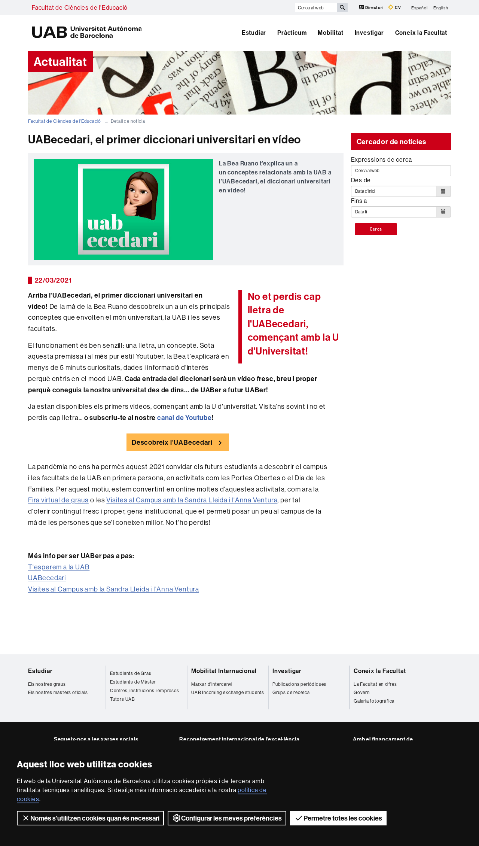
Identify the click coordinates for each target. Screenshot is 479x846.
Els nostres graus (47, 684)
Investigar (369, 32)
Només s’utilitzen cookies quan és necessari (94, 818)
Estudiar (254, 32)
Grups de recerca (291, 692)
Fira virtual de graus (58, 500)
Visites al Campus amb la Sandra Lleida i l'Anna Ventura (191, 500)
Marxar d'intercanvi (211, 684)
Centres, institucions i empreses (144, 690)
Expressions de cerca (381, 159)
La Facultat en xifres (375, 684)
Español (419, 7)
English (440, 7)
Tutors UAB (122, 699)
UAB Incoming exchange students (227, 692)
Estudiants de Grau (130, 673)
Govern (362, 692)
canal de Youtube (184, 417)
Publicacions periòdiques (299, 684)
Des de (361, 180)
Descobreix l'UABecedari (172, 442)
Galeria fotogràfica (374, 701)
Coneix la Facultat (421, 32)
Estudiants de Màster (133, 682)
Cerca (376, 229)
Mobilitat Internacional (223, 671)
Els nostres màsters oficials (58, 692)
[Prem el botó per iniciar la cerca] (342, 7)
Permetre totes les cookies (342, 818)
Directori (374, 7)
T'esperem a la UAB (58, 567)
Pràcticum (291, 32)
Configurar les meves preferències (231, 818)
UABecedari (47, 577)
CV (397, 7)
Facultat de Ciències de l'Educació (80, 7)
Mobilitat (330, 32)
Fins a (359, 200)
